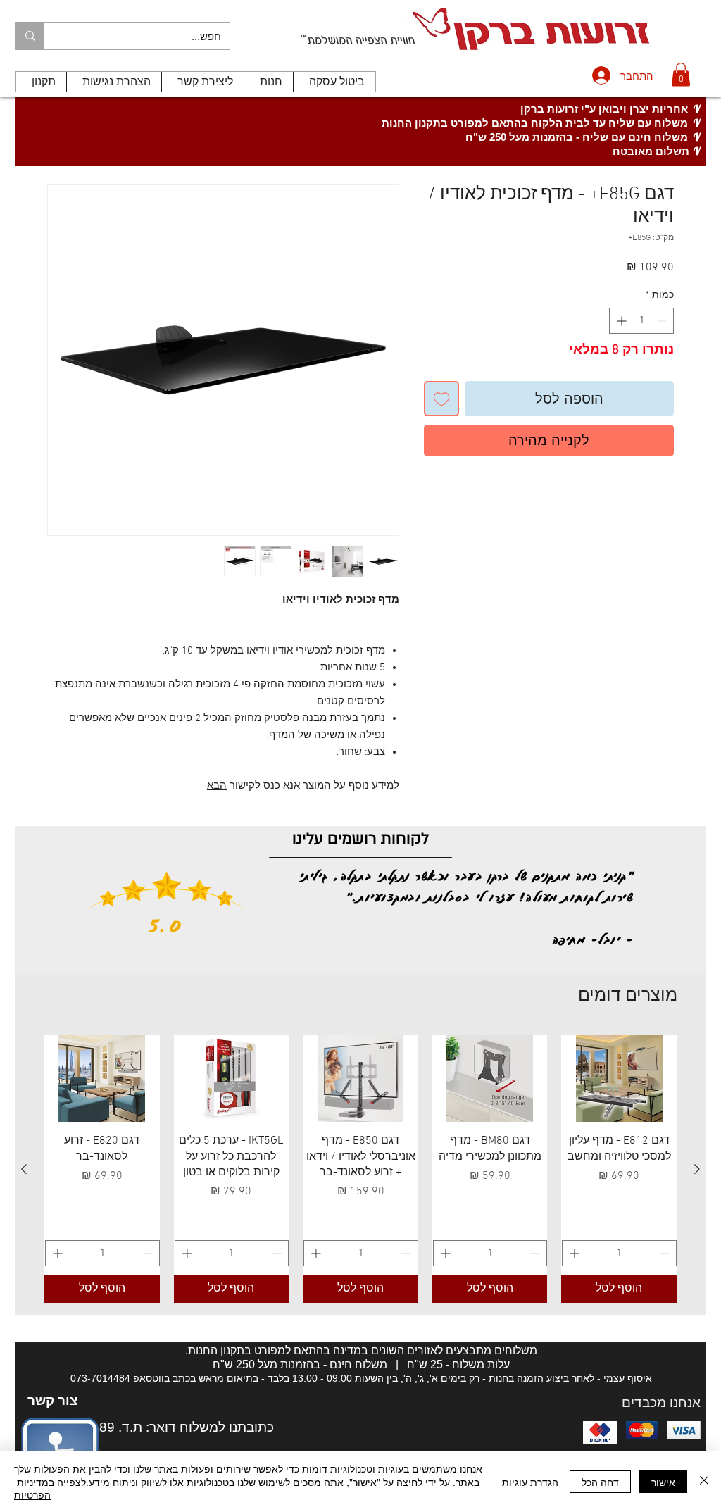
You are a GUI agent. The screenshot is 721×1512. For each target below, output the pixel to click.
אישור (663, 1482)
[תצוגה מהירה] (619, 1078)
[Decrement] (663, 320)
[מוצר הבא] (23, 1169)
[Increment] (620, 320)
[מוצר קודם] (697, 1169)
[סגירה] (704, 1481)
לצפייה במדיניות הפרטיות (50, 1488)
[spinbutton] (641, 320)
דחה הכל (600, 1482)
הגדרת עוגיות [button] (530, 1482)
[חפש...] (30, 36)
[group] (360, 1169)
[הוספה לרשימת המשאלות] (441, 398)
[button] (681, 74)
